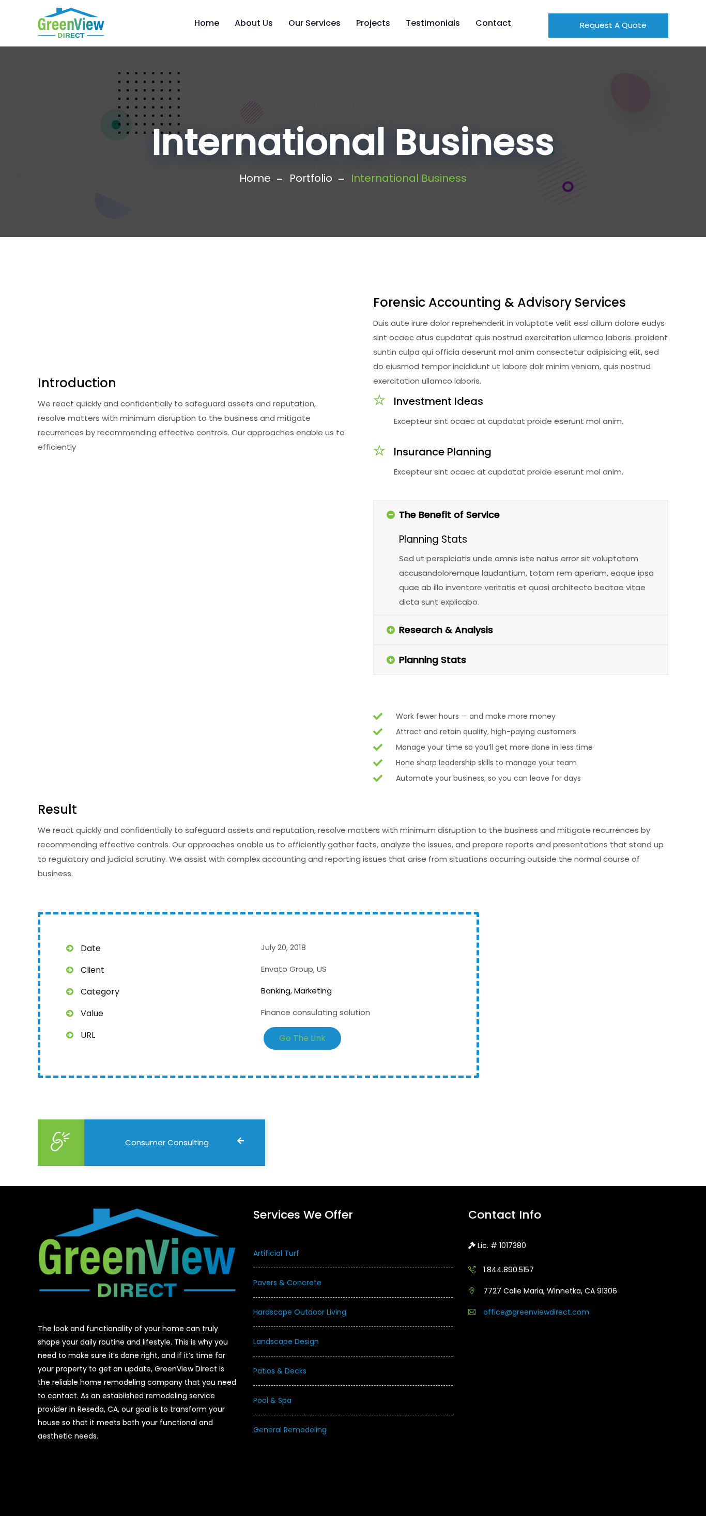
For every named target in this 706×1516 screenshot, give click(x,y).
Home (206, 23)
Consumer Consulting (167, 1142)
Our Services (314, 23)
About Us (254, 23)
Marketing (313, 990)
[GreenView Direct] (71, 23)
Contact (493, 23)
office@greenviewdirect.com (536, 1312)
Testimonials (433, 23)
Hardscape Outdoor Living (299, 1312)
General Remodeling (290, 1430)
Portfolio (310, 178)
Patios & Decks (279, 1371)
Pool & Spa (272, 1400)
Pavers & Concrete (287, 1282)
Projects (373, 23)
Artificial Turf (276, 1253)
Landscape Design (286, 1341)
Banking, (276, 990)
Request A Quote (612, 25)
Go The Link (302, 1038)
